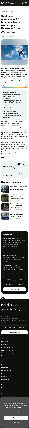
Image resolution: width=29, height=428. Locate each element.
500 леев (8, 279)
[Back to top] (3, 298)
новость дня (7, 175)
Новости (4, 365)
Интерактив (5, 385)
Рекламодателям (7, 347)
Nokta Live (4, 367)
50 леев (20, 284)
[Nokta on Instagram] (19, 310)
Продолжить (14, 289)
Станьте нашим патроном (16, 327)
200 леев (20, 279)
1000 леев (14, 274)
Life (2, 388)
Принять (16, 418)
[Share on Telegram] (23, 164)
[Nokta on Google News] (3, 310)
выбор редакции (18, 173)
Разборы (4, 376)
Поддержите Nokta (15, 332)
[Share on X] (14, 164)
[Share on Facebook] (14, 168)
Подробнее (16, 422)
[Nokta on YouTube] (11, 310)
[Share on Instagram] (19, 164)
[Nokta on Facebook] (23, 310)
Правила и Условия (7, 350)
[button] (22, 2)
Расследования (6, 379)
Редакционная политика (9, 356)
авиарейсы (7, 173)
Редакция (4, 341)
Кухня (3, 373)
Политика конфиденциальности (12, 353)
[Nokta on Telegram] (7, 310)
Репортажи (5, 382)
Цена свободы (6, 370)
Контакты (4, 344)
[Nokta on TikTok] (15, 310)
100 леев (8, 284)
